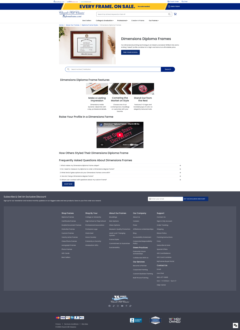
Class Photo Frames (69, 241)
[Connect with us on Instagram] (118, 306)
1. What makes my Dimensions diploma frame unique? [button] (79, 165)
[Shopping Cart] (175, 14)
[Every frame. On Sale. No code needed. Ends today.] (120, 6)
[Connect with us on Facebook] (109, 306)
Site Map (85, 324)
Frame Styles (114, 239)
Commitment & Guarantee (119, 243)
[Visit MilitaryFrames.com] (72, 1)
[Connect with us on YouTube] (122, 306)
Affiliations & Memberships (143, 229)
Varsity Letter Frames (70, 237)
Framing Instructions (164, 237)
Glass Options (114, 225)
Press (135, 225)
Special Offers (162, 249)
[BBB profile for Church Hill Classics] (136, 320)
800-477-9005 (162, 277)
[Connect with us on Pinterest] (126, 306)
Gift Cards (65, 253)
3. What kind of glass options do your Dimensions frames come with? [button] (85, 173)
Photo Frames (67, 249)
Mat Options (114, 221)
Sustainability (114, 247)
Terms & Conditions (71, 324)
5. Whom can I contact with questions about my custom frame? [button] (83, 180)
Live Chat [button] (160, 273)
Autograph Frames (69, 245)
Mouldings (113, 217)
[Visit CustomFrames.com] (86, 1)
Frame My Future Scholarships (139, 252)
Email (159, 269)
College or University (93, 217)
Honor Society (90, 237)
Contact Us (161, 217)
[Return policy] (155, 320)
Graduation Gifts (91, 245)
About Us (136, 217)
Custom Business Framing (143, 274)
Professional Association (94, 225)
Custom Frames (68, 233)
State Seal (89, 233)
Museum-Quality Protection (119, 229)
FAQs (159, 241)
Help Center (161, 285)
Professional (122, 20)
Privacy (58, 324)
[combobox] (120, 69)
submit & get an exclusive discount (190, 199)
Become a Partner (140, 266)
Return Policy (162, 233)
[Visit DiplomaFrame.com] (59, 1)
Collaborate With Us (140, 258)
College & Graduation (104, 20)
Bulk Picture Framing (140, 278)
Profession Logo (91, 229)
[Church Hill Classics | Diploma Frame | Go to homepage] (72, 14)
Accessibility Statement (142, 237)
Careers (136, 221)
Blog (134, 233)
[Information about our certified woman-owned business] (175, 320)
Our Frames (153, 20)
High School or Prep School (95, 221)
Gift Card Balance (163, 253)
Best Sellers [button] (86, 20)
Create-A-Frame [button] (137, 20)
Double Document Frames (71, 225)
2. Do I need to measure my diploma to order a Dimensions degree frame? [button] (87, 169)
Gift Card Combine (164, 257)
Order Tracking (162, 225)
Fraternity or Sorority (93, 241)
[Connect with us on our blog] (130, 306)
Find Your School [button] (130, 52)
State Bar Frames (68, 229)
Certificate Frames (69, 221)
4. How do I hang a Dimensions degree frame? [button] (76, 176)
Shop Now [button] (68, 184)
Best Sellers (66, 257)
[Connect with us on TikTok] (114, 306)
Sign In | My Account (164, 221)
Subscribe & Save (163, 245)
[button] (185, 1)
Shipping (160, 229)
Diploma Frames (68, 217)
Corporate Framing (140, 270)
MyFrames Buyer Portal (165, 261)
